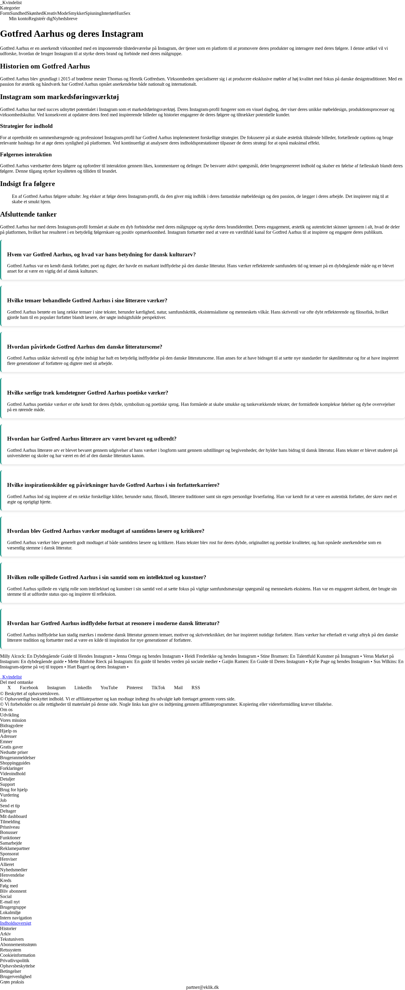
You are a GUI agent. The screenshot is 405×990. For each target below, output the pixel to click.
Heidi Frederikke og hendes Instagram (220, 656)
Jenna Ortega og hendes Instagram (148, 656)
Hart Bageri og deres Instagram (96, 666)
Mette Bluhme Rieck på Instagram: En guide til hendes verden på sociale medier (143, 661)
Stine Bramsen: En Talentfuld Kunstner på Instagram (309, 656)
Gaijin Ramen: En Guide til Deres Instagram (263, 661)
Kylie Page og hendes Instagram (339, 661)
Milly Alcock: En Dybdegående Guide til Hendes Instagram (56, 656)
